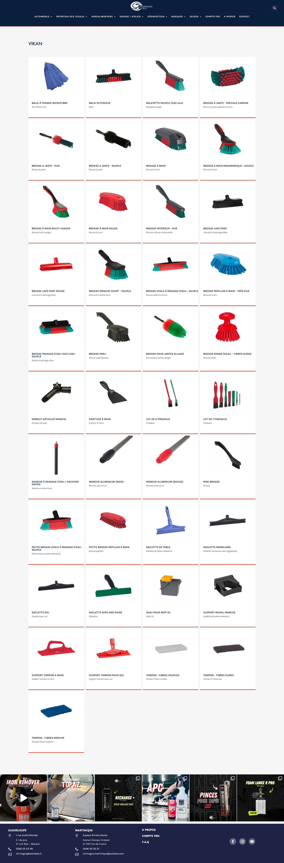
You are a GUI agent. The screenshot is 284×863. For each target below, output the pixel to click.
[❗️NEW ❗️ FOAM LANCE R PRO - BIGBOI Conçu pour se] (260, 797)
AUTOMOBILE (42, 16)
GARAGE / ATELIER (130, 16)
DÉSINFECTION (155, 16)
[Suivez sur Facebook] (233, 841)
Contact (244, 16)
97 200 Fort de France (94, 844)
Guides (194, 16)
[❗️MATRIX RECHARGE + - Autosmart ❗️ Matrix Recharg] (118, 797)
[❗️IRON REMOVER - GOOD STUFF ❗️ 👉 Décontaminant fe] (23, 797)
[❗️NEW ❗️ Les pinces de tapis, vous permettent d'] (213, 797)
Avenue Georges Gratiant (96, 840)
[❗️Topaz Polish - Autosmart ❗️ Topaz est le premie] (70, 797)
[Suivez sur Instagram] (242, 841)
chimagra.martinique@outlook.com (103, 853)
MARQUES (177, 16)
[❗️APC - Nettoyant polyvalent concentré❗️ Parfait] (165, 797)
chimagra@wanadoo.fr (29, 853)
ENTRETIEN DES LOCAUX (70, 16)
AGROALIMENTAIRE (102, 16)
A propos (230, 16)
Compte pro (212, 16)
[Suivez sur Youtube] (252, 841)
